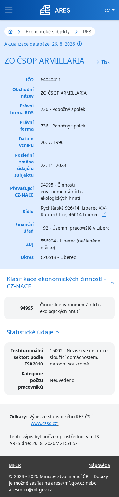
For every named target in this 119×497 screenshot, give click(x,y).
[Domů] (10, 31)
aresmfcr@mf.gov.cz (30, 490)
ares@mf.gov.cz (67, 483)
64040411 (51, 80)
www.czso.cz (44, 423)
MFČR (15, 465)
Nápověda (99, 465)
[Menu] (9, 10)
